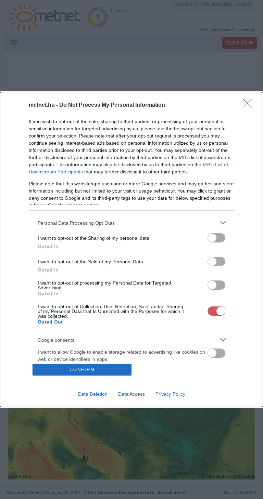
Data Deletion (93, 394)
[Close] (249, 105)
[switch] (216, 237)
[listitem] (131, 222)
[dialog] (131, 249)
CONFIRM (82, 369)
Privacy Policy (170, 394)
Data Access (131, 394)
